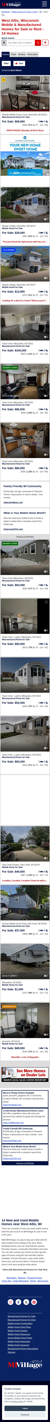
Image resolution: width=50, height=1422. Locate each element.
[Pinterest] (34, 1302)
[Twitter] (26, 1302)
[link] (13, 121)
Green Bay (6, 1281)
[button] (4, 43)
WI (40, 12)
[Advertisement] (25, 800)
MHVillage (6, 12)
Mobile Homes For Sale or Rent (24, 12)
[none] (25, 155)
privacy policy (17, 1401)
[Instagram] (10, 1302)
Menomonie (43, 1281)
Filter (6, 63)
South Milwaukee (21, 1281)
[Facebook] (18, 1302)
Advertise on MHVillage (25, 537)
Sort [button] (20, 63)
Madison (22, 1278)
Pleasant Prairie (34, 1278)
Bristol (33, 1281)
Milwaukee (11, 1278)
